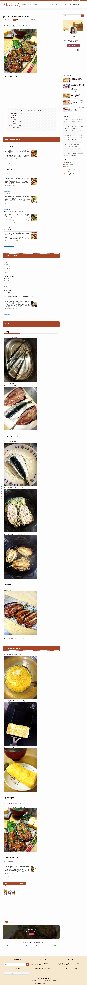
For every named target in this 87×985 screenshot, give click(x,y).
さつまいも (73, 121)
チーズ (66, 135)
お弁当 (73, 119)
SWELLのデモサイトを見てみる (70, 968)
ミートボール (67, 139)
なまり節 (66, 123)
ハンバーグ (73, 137)
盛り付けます (16, 127)
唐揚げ (76, 144)
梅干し (66, 148)
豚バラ (73, 150)
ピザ (80, 137)
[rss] (83, 0)
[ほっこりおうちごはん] (12, 5)
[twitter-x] (70, 0)
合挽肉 (70, 144)
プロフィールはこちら (73, 45)
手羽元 (71, 146)
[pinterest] (77, 0)
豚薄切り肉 (67, 153)
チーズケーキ (73, 135)
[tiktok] (74, 0)
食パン (73, 153)
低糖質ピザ (78, 141)
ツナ (80, 135)
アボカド (66, 126)
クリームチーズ (75, 128)
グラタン (66, 130)
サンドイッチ (67, 132)
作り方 (12, 117)
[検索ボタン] (82, 4)
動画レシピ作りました (16, 113)
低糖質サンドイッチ (68, 141)
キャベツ (66, 128)
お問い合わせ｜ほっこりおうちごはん (51, 980)
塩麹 (65, 146)
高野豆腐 (80, 153)
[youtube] (79, 0)
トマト (66, 137)
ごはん (66, 121)
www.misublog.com (9, 163)
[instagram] (72, 0)
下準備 (14, 119)
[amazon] (81, 0)
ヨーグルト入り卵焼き (16, 125)
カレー (80, 126)
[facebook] (69, 0)
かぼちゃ (79, 119)
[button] (7, 945)
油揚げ (72, 148)
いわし (15, 19)
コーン (73, 130)
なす (79, 121)
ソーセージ (75, 132)
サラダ (79, 130)
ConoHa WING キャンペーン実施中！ (43, 968)
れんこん (73, 123)
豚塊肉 (79, 150)
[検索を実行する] (82, 15)
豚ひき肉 (66, 150)
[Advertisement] (31, 93)
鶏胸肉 (73, 155)
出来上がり (15, 123)
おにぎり (66, 119)
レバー (74, 139)
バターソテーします (17, 121)
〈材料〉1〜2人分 (15, 115)
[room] (76, 0)
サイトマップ (30, 980)
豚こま (78, 148)
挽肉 (76, 146)
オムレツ (73, 126)
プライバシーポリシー (38, 980)
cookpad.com (7, 876)
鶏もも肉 (66, 155)
